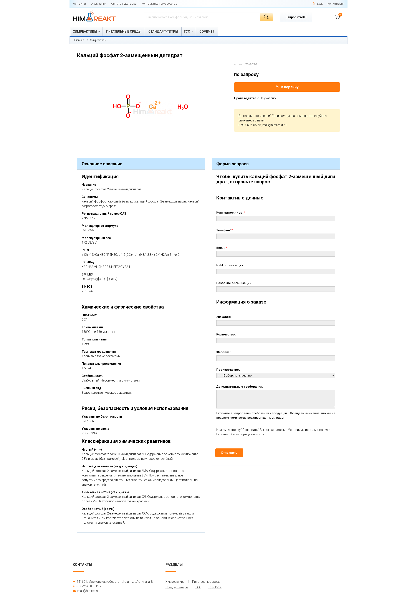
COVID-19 (206, 31)
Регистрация (336, 3)
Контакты (79, 3)
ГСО (187, 31)
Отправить (229, 452)
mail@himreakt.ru (274, 125)
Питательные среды (123, 31)
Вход (320, 3)
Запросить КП (296, 17)
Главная (79, 40)
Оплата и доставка (124, 3)
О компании (98, 3)
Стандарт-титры (163, 31)
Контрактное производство (159, 3)
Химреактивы (85, 31)
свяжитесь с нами (251, 120)
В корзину (290, 87)
